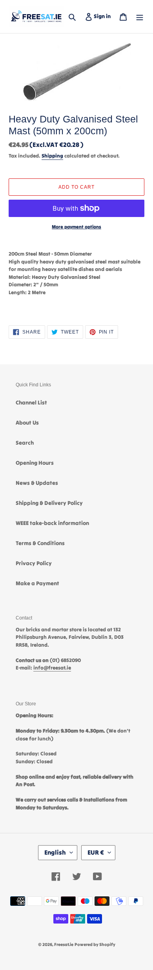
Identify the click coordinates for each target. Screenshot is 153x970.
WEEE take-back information (52, 523)
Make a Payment (37, 583)
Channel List (31, 402)
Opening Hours (35, 462)
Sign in (104, 16)
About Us (27, 422)
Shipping (52, 155)
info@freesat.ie (52, 667)
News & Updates (37, 482)
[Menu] (139, 16)
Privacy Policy (34, 563)
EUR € (95, 852)
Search (25, 442)
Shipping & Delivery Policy (49, 502)
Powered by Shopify (95, 944)
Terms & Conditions (40, 543)
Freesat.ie (63, 944)
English (55, 852)
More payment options (76, 227)
